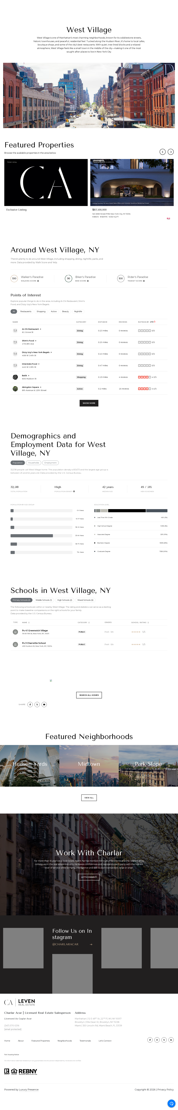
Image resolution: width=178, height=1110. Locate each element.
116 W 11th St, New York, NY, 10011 (35, 634)
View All (89, 798)
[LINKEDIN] (171, 1040)
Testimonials (85, 1041)
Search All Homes (89, 695)
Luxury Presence (29, 1089)
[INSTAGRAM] (157, 1040)
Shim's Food (28, 341)
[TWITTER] (164, 1040)
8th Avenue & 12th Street (34, 390)
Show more (89, 403)
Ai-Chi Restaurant (30, 329)
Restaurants (26, 311)
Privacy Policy (165, 1089)
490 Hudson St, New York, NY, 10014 (37, 646)
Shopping (42, 311)
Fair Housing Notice (11, 1054)
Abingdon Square (30, 387)
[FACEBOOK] (150, 1040)
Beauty (66, 311)
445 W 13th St (29, 367)
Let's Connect (105, 1041)
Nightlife (79, 311)
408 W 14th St (29, 355)
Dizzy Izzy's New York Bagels (36, 352)
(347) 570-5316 (11, 1025)
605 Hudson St (29, 379)
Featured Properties (40, 1041)
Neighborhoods (65, 1041)
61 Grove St (27, 332)
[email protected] (13, 1029)
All (15, 311)
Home (7, 1041)
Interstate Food (29, 364)
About (21, 1041)
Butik (24, 375)
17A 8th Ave (28, 344)
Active (55, 311)
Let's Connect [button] (89, 877)
